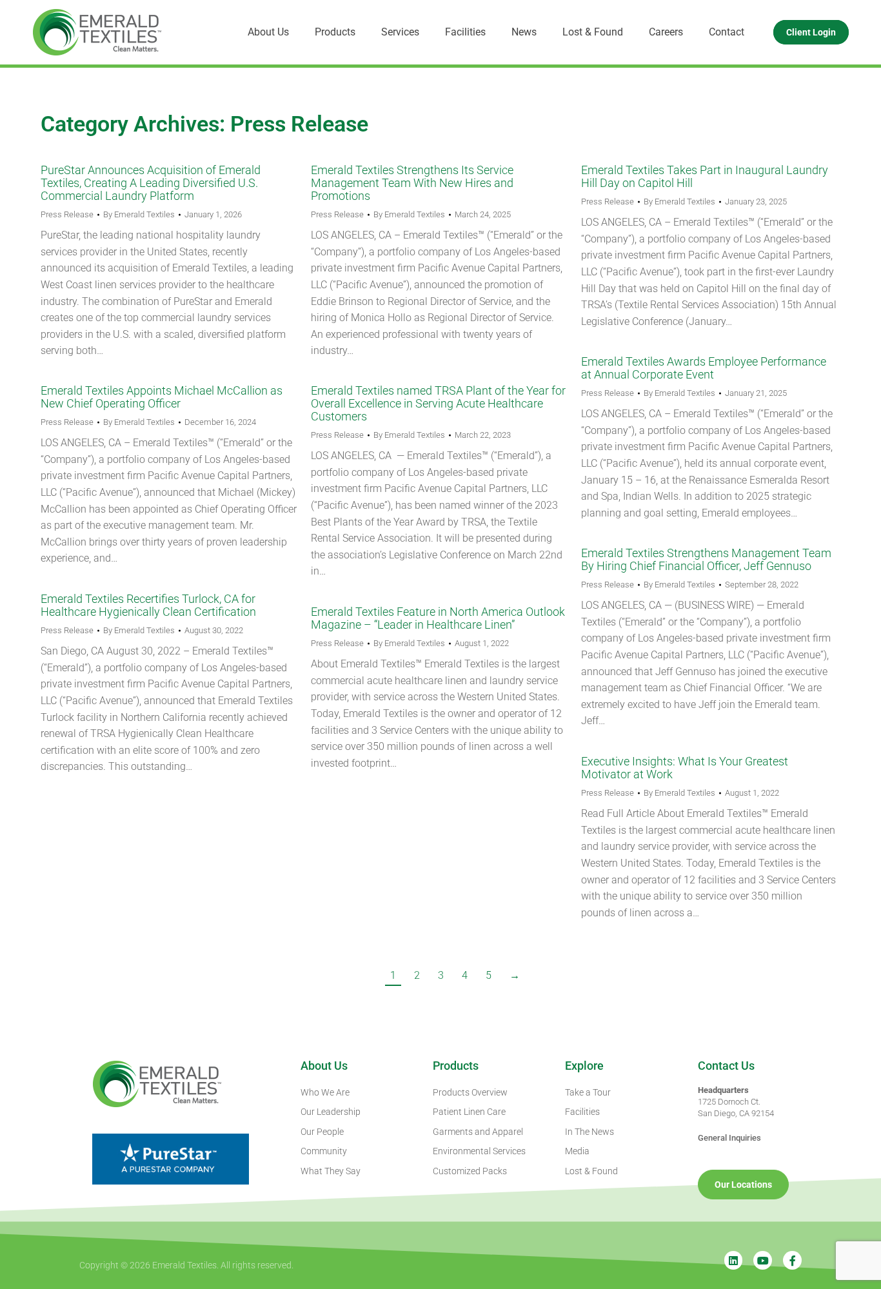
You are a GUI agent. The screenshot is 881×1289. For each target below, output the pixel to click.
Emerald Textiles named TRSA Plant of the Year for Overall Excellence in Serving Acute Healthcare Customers (438, 403)
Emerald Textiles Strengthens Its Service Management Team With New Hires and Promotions (412, 182)
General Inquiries (729, 1138)
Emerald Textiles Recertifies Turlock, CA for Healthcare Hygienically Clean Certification (148, 605)
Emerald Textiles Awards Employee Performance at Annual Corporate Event (703, 368)
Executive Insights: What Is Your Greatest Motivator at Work (684, 767)
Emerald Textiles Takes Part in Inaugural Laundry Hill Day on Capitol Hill (704, 176)
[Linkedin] (733, 1260)
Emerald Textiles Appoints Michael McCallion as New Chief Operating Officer (161, 397)
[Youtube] (762, 1260)
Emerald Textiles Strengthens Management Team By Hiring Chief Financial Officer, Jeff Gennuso (706, 559)
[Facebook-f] (792, 1260)
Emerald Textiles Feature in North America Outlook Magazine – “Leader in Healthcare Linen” (438, 618)
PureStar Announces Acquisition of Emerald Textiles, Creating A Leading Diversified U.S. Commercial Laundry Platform (151, 182)
